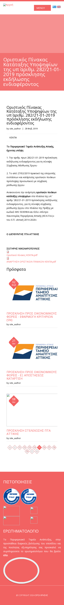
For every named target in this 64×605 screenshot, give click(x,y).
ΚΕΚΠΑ (13, 137)
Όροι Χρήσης (41, 595)
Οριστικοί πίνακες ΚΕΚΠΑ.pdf (22, 255)
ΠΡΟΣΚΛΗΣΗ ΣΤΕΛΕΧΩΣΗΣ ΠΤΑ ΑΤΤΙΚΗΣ (29, 432)
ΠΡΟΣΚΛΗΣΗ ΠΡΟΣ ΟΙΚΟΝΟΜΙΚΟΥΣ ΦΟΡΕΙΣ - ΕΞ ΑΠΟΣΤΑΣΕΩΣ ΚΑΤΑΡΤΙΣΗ (32, 375)
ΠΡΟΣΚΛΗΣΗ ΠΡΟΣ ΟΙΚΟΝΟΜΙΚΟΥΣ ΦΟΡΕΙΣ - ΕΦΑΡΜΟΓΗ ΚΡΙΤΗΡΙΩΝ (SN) (32, 316)
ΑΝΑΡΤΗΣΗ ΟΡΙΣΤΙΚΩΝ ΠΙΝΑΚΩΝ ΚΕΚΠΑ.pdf (31, 261)
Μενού (40, 7)
